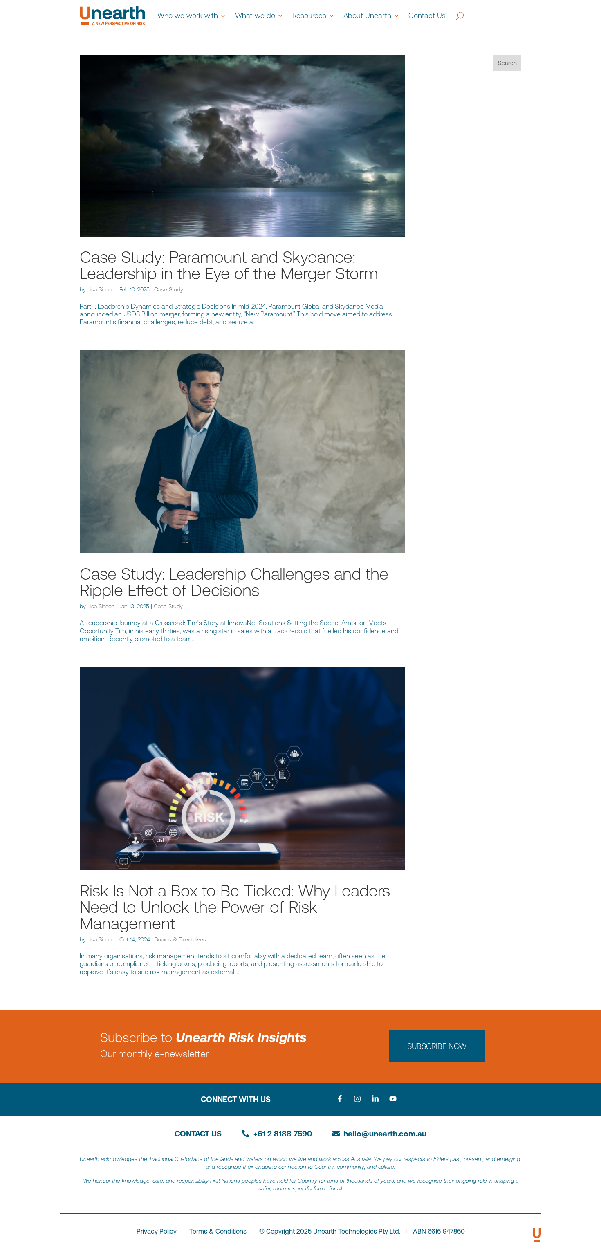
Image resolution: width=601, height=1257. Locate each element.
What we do (255, 15)
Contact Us (427, 15)
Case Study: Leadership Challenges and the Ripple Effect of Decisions (234, 582)
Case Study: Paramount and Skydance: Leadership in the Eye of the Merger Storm (229, 265)
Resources (309, 15)
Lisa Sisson (101, 289)
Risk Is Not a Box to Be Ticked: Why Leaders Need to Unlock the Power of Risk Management (235, 906)
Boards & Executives (180, 939)
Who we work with (187, 15)
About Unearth (367, 15)
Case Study (168, 289)
